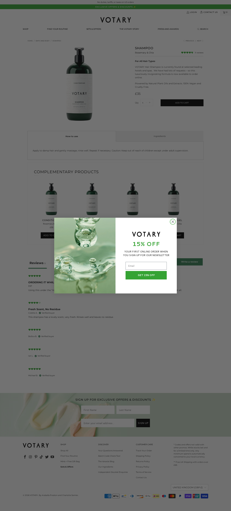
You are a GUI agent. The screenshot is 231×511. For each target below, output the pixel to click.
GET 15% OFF (146, 275)
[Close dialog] (173, 221)
